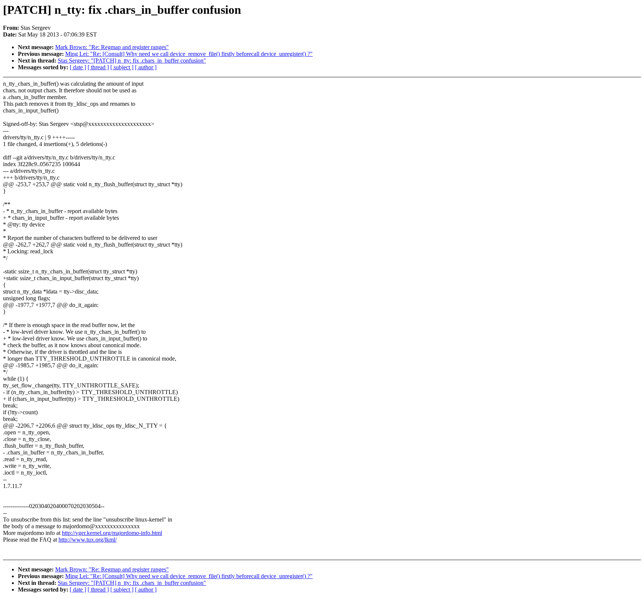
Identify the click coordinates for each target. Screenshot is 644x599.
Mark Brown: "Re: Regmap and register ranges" (112, 47)
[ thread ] (98, 67)
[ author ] (146, 67)
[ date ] (78, 67)
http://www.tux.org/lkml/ (88, 539)
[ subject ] (121, 67)
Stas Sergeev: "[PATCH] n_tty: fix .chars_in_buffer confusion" (132, 60)
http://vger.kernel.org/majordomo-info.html (112, 533)
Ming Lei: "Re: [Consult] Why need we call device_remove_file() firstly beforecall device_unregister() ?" (189, 54)
